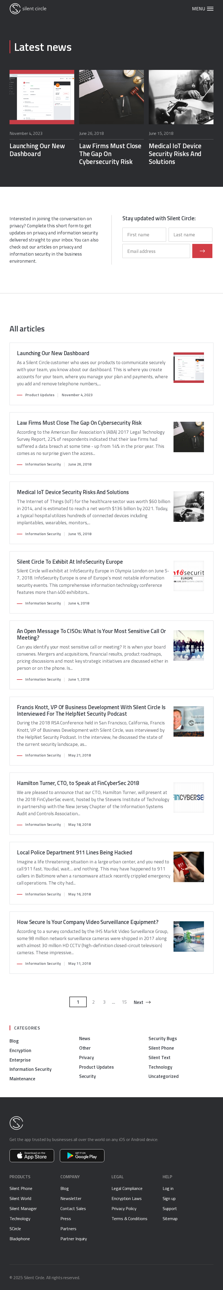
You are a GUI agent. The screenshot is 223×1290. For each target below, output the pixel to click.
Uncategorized (163, 1076)
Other (85, 1048)
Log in (168, 1188)
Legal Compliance (127, 1188)
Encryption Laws (127, 1198)
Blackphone (20, 1238)
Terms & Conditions (129, 1218)
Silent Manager (23, 1208)
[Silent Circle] (28, 8)
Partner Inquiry (73, 1238)
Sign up (169, 1198)
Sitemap (170, 1218)
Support (170, 1208)
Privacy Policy (124, 1208)
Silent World (20, 1198)
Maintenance (22, 1078)
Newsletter (70, 1198)
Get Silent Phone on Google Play (82, 1155)
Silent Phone (161, 1048)
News (85, 1038)
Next (138, 1002)
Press (65, 1218)
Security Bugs (162, 1038)
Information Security (43, 464)
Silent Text (159, 1057)
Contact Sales (73, 1208)
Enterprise (20, 1059)
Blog (14, 1040)
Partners (68, 1228)
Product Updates (39, 395)
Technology (160, 1067)
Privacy (86, 1057)
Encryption (20, 1050)
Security (87, 1076)
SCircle (15, 1228)
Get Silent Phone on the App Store (32, 1155)
